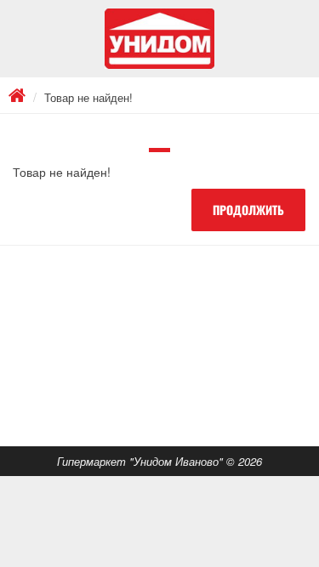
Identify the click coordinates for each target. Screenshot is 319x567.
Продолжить (248, 209)
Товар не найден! (88, 97)
